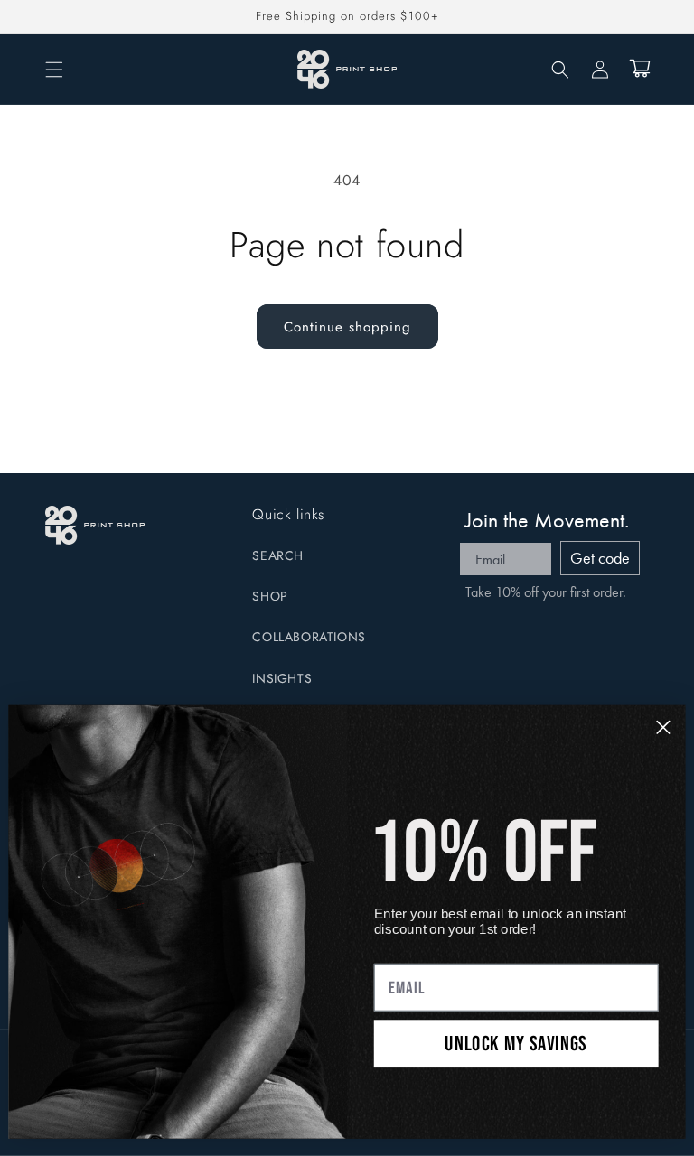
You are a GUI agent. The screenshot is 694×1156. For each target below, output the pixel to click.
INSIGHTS (282, 678)
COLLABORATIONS (308, 637)
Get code (600, 557)
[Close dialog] (663, 727)
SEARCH (278, 555)
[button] (54, 69)
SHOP (269, 596)
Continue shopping (347, 327)
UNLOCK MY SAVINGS (515, 1043)
